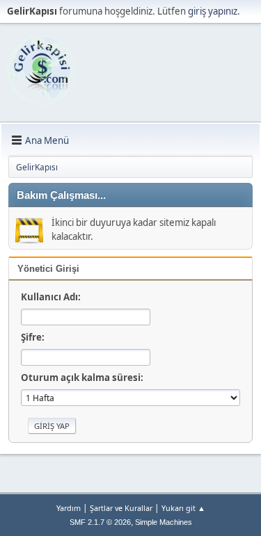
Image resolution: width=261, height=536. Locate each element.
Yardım (68, 508)
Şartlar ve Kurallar (121, 508)
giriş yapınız (212, 11)
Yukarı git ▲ (183, 508)
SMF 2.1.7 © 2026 (100, 522)
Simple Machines (163, 522)
